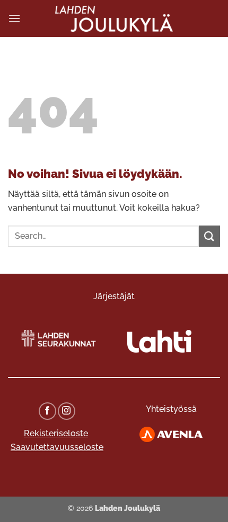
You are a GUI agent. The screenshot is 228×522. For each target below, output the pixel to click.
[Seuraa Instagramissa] (66, 411)
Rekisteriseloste (56, 433)
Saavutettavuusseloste (57, 447)
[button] (14, 18)
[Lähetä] (209, 236)
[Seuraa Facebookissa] (47, 411)
